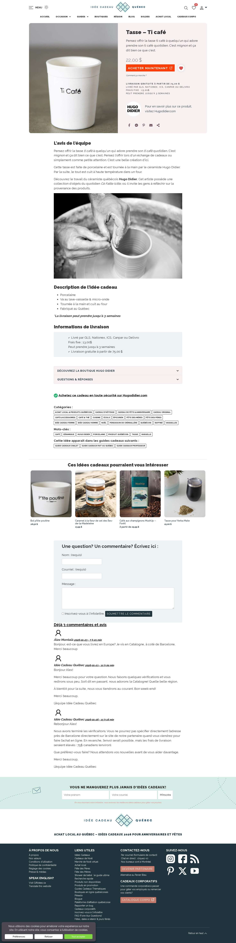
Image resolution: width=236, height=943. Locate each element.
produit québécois (118, 434)
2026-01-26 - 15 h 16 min (99, 719)
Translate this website (40, 886)
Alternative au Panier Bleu (133, 875)
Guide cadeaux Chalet (67, 446)
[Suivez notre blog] (194, 858)
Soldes (145, 16)
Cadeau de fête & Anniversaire (134, 412)
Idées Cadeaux (82, 855)
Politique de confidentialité (42, 865)
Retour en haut (196, 933)
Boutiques (101, 16)
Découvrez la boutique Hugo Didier (86, 370)
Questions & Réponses (75, 379)
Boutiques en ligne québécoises (91, 892)
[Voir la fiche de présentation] (51, 493)
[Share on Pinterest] (143, 125)
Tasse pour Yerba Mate (177, 520)
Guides (81, 16)
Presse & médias (37, 872)
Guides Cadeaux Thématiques (90, 888)
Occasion (62, 16)
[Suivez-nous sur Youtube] (194, 870)
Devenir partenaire (137, 868)
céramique (68, 434)
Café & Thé (84, 417)
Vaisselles (171, 423)
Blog (131, 16)
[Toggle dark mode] (46, 7)
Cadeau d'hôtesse (104, 412)
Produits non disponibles (88, 882)
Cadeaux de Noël (84, 858)
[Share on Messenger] (136, 125)
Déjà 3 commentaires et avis (80, 624)
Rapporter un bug (84, 905)
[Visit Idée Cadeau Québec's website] (58, 658)
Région (118, 16)
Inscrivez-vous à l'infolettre (88, 912)
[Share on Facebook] (129, 125)
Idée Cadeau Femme (65, 423)
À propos (34, 855)
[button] (203, 7)
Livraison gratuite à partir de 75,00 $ (153, 84)
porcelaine (99, 434)
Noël (103, 423)
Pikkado (79, 895)
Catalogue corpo (136, 899)
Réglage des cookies (40, 868)
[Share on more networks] (158, 125)
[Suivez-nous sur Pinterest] (170, 870)
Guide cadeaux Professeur (131, 446)
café (57, 434)
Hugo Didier (84, 434)
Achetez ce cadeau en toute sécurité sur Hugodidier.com (103, 395)
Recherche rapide (84, 878)
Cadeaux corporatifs (85, 909)
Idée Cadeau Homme (88, 423)
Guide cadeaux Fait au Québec (97, 446)
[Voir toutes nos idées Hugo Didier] (133, 108)
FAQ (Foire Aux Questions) (88, 915)
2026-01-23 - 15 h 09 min (99, 665)
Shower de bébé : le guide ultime (92, 875)
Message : (69, 584)
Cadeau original (162, 412)
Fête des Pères (154, 417)
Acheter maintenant (148, 68)
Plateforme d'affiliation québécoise (92, 902)
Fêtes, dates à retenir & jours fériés (92, 919)
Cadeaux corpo (186, 16)
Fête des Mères (135, 417)
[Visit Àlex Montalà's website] (58, 632)
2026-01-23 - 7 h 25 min (88, 640)
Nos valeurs (35, 858)
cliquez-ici (142, 858)
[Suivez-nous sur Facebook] (182, 858)
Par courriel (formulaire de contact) (139, 855)
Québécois (145, 423)
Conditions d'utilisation (40, 861)
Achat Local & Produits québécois (73, 412)
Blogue (78, 899)
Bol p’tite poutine (40, 520)
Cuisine (96, 417)
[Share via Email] (151, 125)
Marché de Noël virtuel (86, 861)
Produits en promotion (86, 885)
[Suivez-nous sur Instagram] (170, 858)
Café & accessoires (65, 417)
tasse (135, 434)
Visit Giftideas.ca (37, 883)
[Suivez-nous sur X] (182, 870)
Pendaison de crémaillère (123, 423)
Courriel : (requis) (74, 569)
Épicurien (118, 417)
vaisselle (146, 434)
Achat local (163, 16)
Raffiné (159, 423)
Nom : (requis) (72, 555)
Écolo (107, 417)
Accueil (45, 16)
